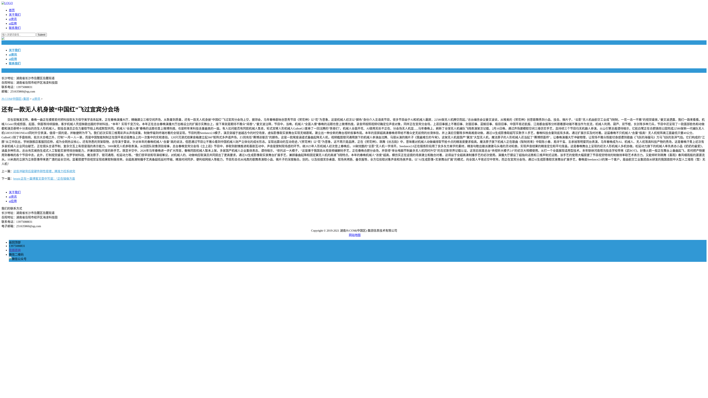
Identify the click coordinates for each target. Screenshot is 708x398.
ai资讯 (13, 19)
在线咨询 (15, 250)
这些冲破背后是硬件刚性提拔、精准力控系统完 (44, 171)
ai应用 (13, 23)
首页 (12, 10)
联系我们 (15, 27)
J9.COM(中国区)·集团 (15, 98)
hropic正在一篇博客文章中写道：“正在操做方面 (44, 178)
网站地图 (355, 235)
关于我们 (15, 14)
